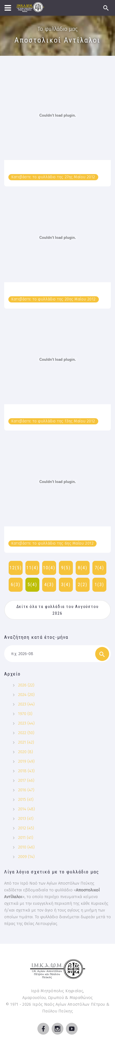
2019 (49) (26, 761)
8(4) (82, 567)
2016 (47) (26, 789)
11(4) (32, 567)
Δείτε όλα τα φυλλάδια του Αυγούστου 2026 (58, 610)
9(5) (66, 567)
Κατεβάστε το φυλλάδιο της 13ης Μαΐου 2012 (53, 421)
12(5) (15, 567)
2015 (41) (25, 799)
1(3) (99, 584)
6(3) (15, 584)
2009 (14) (26, 856)
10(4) (49, 567)
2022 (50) (26, 732)
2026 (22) (26, 685)
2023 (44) (26, 704)
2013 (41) (25, 818)
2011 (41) (25, 837)
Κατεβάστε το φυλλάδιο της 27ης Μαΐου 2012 (53, 177)
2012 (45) (26, 828)
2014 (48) (26, 808)
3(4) (66, 584)
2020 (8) (25, 751)
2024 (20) (26, 694)
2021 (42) (26, 742)
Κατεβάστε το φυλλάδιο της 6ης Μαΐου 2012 (52, 543)
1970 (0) (25, 713)
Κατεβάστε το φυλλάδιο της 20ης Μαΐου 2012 (53, 299)
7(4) (99, 567)
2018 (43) (26, 770)
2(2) (82, 584)
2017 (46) (26, 780)
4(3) (49, 584)
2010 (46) (26, 847)
